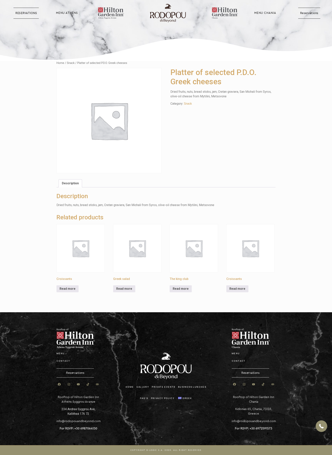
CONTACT (63, 360)
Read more (68, 289)
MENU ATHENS (67, 13)
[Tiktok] (88, 384)
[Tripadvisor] (97, 384)
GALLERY (142, 386)
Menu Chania (265, 13)
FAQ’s (144, 398)
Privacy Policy (163, 398)
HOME (130, 386)
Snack (71, 63)
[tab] (70, 183)
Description (70, 183)
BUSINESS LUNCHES (192, 386)
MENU (60, 353)
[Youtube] (78, 384)
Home (60, 63)
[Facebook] (59, 384)
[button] (321, 426)
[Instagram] (69, 384)
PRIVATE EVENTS (163, 386)
